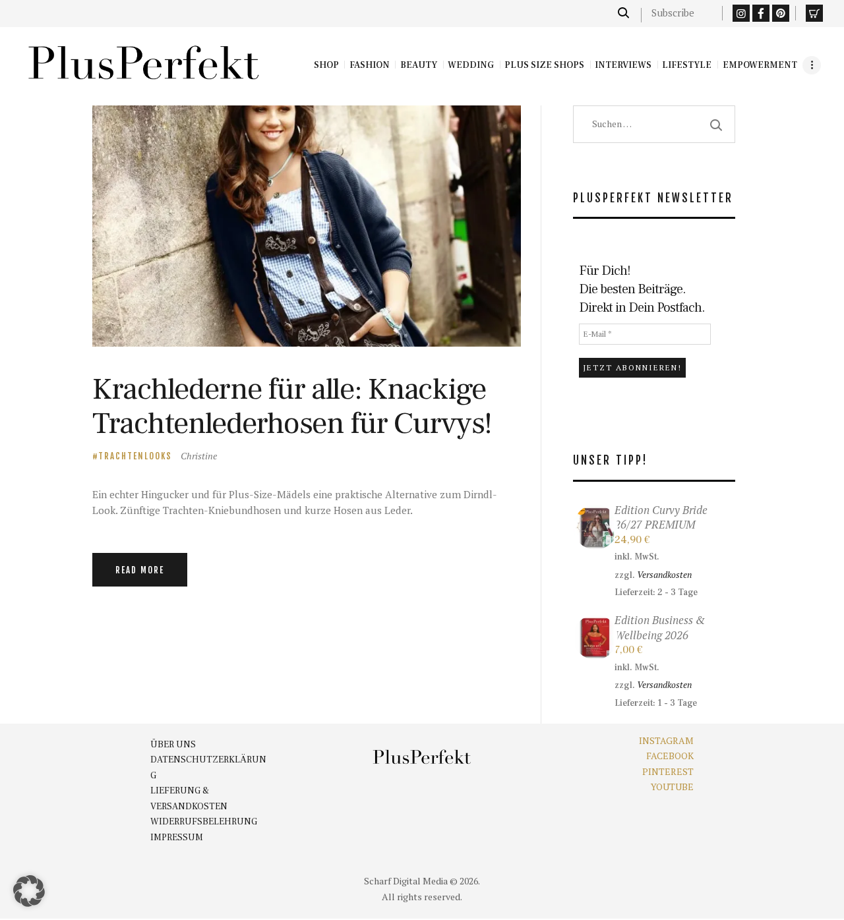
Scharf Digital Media (406, 881)
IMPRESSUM (176, 838)
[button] (29, 891)
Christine (199, 455)
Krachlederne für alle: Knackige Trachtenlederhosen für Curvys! (292, 406)
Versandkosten (664, 575)
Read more (139, 570)
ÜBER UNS (173, 745)
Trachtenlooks (135, 456)
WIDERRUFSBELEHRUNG (203, 822)
